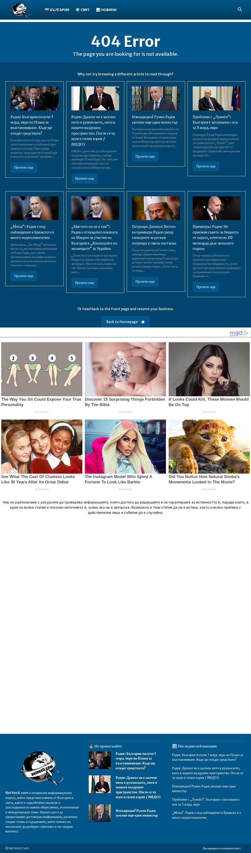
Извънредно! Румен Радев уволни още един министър (137, 813)
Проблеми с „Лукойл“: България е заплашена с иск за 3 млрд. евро (215, 122)
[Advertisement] (125, 588)
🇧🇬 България (57, 9)
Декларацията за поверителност (221, 848)
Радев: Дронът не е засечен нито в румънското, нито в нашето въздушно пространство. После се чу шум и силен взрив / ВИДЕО (138, 787)
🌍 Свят (82, 9)
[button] (240, 10)
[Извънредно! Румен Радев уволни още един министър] (156, 98)
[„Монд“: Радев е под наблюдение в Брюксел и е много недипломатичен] (35, 208)
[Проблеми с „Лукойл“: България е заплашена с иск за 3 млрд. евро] (217, 98)
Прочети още (23, 167)
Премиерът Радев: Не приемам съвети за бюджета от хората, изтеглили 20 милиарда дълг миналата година (215, 237)
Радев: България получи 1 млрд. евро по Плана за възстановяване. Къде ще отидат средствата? (32, 125)
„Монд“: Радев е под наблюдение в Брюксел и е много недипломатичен (32, 232)
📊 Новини (106, 9)
